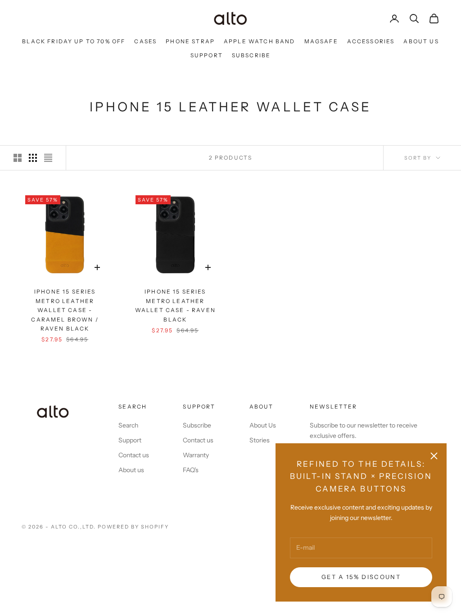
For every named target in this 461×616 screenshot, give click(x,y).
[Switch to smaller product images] (33, 158)
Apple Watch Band (259, 41)
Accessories (371, 41)
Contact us (133, 455)
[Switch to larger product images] (18, 158)
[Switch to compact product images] (48, 158)
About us (131, 470)
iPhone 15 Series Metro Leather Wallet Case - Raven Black (175, 305)
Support (206, 55)
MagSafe (321, 41)
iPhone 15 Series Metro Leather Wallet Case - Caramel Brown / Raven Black (64, 310)
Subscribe (251, 55)
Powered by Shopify (133, 527)
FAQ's (191, 470)
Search (128, 425)
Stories (259, 440)
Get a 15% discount (361, 576)
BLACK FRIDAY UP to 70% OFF (73, 41)
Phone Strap (190, 41)
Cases (145, 41)
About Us (420, 41)
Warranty (196, 455)
